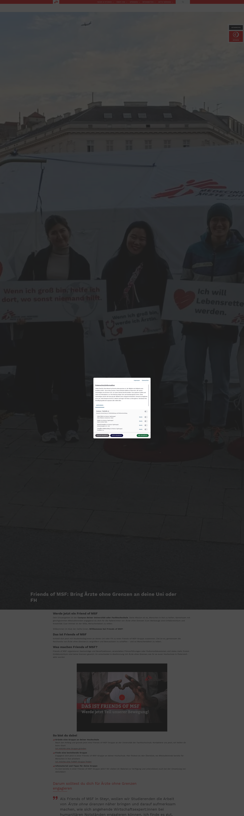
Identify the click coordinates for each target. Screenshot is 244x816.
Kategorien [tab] (99, 405)
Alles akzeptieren (142, 435)
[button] (145, 411)
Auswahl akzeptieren (102, 435)
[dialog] (122, 408)
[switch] (146, 411)
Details (140, 417)
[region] (122, 408)
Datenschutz (145, 380)
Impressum (137, 380)
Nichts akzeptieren (117, 435)
